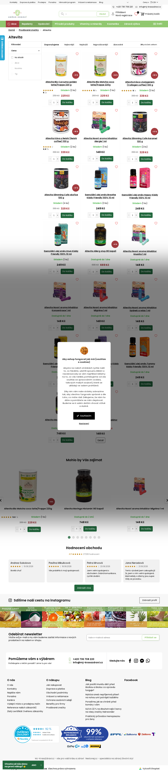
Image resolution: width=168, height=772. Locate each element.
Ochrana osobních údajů (59, 700)
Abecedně (118, 44)
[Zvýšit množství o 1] (57, 102)
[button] (28, 526)
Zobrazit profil (149, 600)
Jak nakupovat (54, 685)
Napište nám (13, 692)
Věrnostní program (67, 2)
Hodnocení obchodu (84, 547)
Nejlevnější (69, 44)
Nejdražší (84, 44)
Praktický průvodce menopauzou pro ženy (102, 718)
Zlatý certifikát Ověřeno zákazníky (25, 711)
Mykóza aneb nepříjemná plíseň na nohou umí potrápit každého (102, 696)
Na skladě (19, 57)
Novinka (18, 68)
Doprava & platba (27, 2)
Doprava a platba (55, 688)
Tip (16, 74)
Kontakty (13, 2)
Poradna (52, 2)
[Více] (157, 24)
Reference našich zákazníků (21, 707)
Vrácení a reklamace (87, 2)
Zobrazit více (84, 587)
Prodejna (42, 2)
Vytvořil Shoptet (151, 768)
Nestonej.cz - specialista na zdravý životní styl (109, 758)
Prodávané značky (56, 707)
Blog (101, 2)
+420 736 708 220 (83, 659)
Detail (100, 440)
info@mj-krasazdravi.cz (88, 662)
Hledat (102, 14)
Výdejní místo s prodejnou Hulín (23, 703)
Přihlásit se (150, 637)
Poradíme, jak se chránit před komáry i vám (100, 703)
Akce (17, 63)
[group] (28, 498)
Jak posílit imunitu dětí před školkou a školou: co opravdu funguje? (100, 687)
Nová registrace (124, 15)
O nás (10, 685)
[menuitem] (12, 24)
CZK (154, 2)
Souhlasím (85, 415)
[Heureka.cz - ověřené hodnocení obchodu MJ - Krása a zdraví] (36, 734)
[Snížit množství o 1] (50, 102)
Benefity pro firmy (55, 703)
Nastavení (84, 423)
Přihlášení (121, 12)
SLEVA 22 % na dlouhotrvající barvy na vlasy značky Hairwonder (103, 710)
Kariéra (11, 700)
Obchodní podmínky (57, 692)
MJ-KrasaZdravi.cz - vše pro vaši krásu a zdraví (59, 758)
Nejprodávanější (100, 44)
